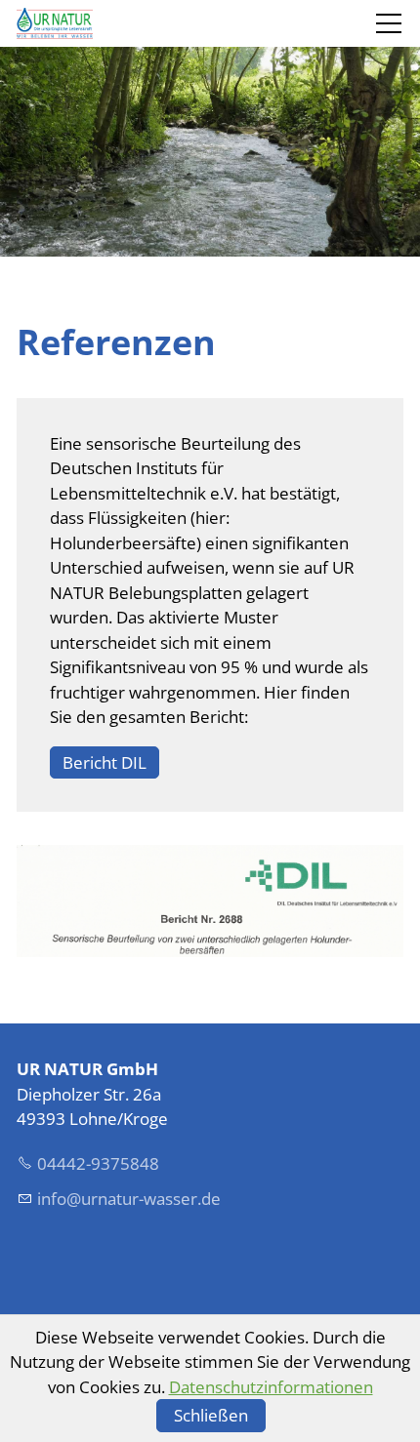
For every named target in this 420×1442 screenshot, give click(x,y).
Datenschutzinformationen (271, 1387)
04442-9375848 (98, 1163)
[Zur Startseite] (55, 23)
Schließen (211, 1415)
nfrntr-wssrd (126, 1198)
